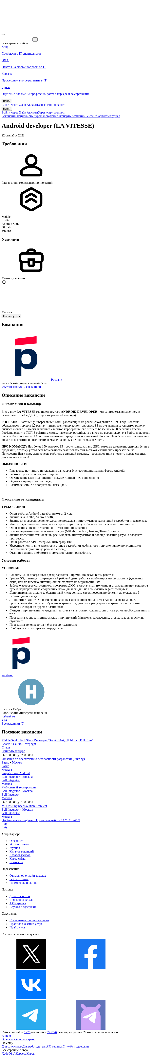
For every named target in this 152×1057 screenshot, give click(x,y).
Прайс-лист (17, 927)
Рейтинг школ (19, 879)
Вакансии (8, 116)
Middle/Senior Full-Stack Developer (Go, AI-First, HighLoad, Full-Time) (47, 740)
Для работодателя (21, 899)
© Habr (6, 1035)
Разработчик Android (16, 773)
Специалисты (24, 116)
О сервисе (16, 840)
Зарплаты (103, 116)
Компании (78, 116)
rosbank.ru (8, 716)
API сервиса (18, 903)
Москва (17, 762)
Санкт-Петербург (24, 744)
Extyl (5, 823)
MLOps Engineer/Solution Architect (24, 806)
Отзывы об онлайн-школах (28, 875)
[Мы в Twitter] (31, 967)
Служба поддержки (23, 906)
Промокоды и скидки (24, 882)
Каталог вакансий (22, 851)
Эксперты (64, 116)
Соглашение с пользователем (29, 920)
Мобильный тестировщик (19, 787)
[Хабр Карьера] (17, 39)
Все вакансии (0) (34, 386)
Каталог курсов (20, 855)
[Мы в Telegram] (31, 1028)
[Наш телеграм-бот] (90, 1028)
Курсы (31, 1053)
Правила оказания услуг (26, 923)
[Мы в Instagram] (90, 998)
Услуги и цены (19, 844)
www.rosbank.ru (12, 386)
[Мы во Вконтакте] (31, 998)
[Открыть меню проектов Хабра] (3, 34)
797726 (52, 1032)
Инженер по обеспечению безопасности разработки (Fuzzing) (43, 759)
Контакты (16, 862)
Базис (5, 762)
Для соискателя (20, 896)
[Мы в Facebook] (90, 967)
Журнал (115, 116)
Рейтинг (91, 116)
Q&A (12, 1053)
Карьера (21, 1053)
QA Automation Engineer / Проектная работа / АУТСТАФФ (41, 820)
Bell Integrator (11, 776)
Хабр (5, 1053)
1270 (27, 1032)
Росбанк (56, 379)
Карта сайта (18, 858)
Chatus (6, 744)
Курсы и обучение (45, 116)
